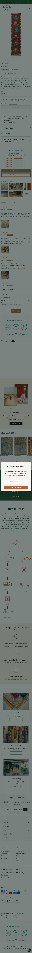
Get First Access (16, 487)
